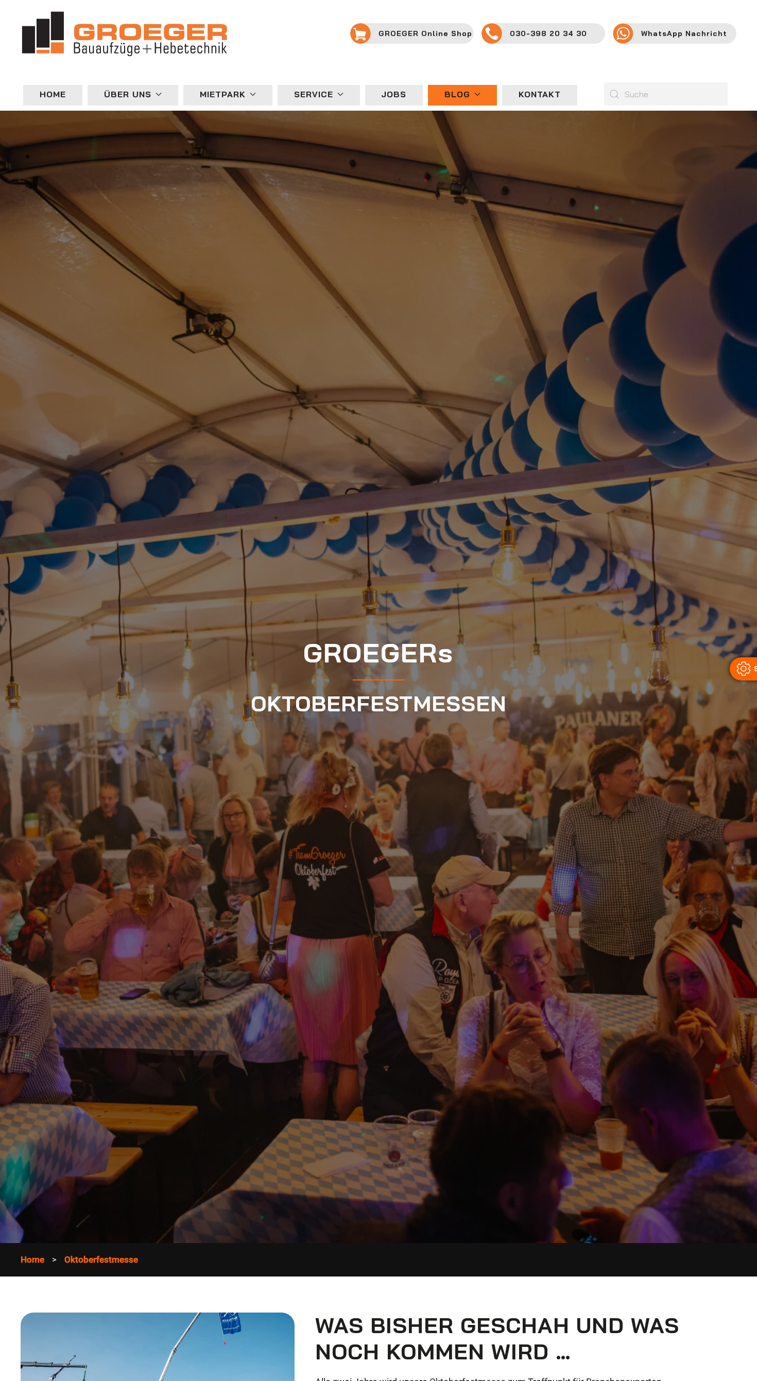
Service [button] (313, 94)
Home (53, 94)
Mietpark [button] (223, 94)
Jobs (393, 94)
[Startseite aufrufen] (124, 32)
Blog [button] (457, 94)
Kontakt (540, 94)
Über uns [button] (127, 94)
